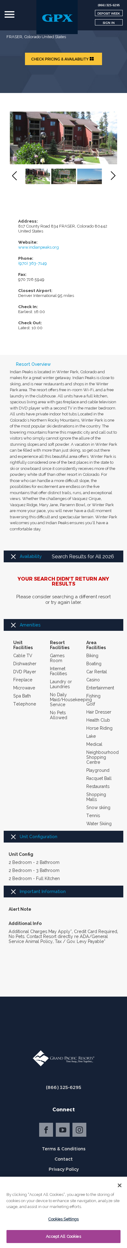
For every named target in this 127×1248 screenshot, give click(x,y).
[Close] (119, 1185)
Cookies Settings (63, 1219)
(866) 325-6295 (63, 1087)
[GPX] (57, 17)
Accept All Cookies (63, 1236)
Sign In (109, 22)
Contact (64, 1159)
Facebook (46, 1130)
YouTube (63, 1130)
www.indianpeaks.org (38, 247)
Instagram (79, 1130)
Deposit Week (108, 13)
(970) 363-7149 (32, 263)
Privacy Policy (64, 1169)
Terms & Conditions (63, 1148)
